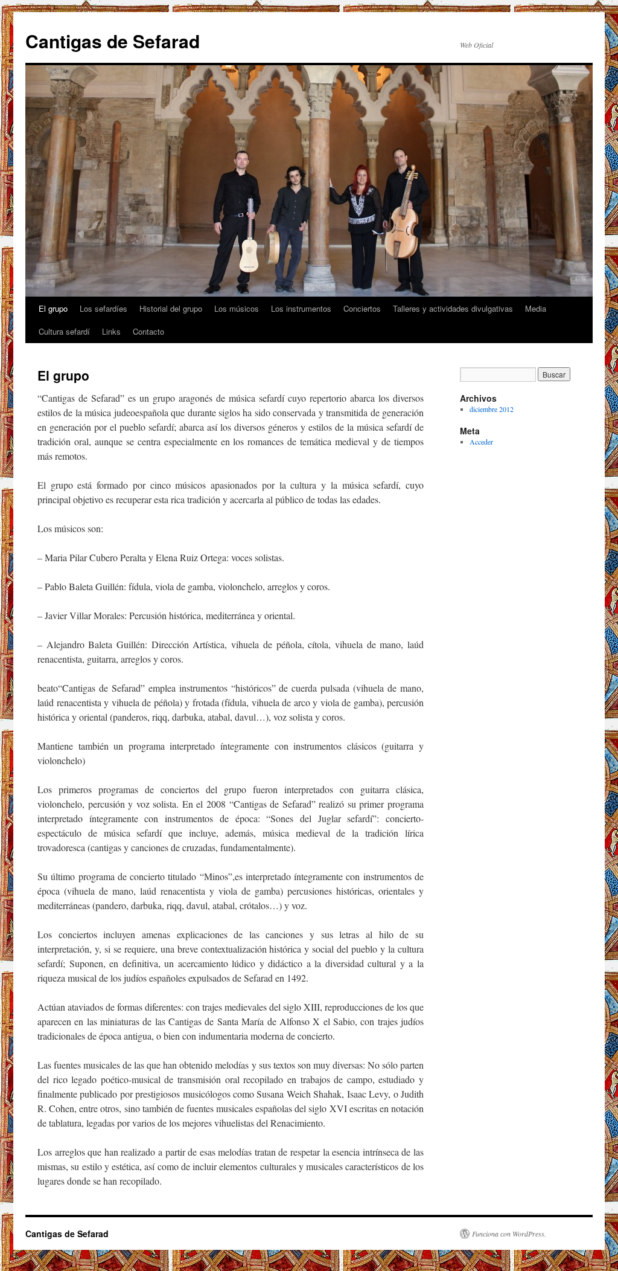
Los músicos (236, 308)
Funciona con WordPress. (509, 1233)
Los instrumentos (301, 308)
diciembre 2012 (492, 409)
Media (535, 308)
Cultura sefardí (64, 331)
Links (111, 331)
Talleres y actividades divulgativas (453, 308)
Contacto (148, 331)
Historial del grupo (170, 308)
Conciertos (362, 308)
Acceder (481, 441)
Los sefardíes (103, 308)
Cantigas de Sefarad (112, 41)
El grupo (53, 308)
